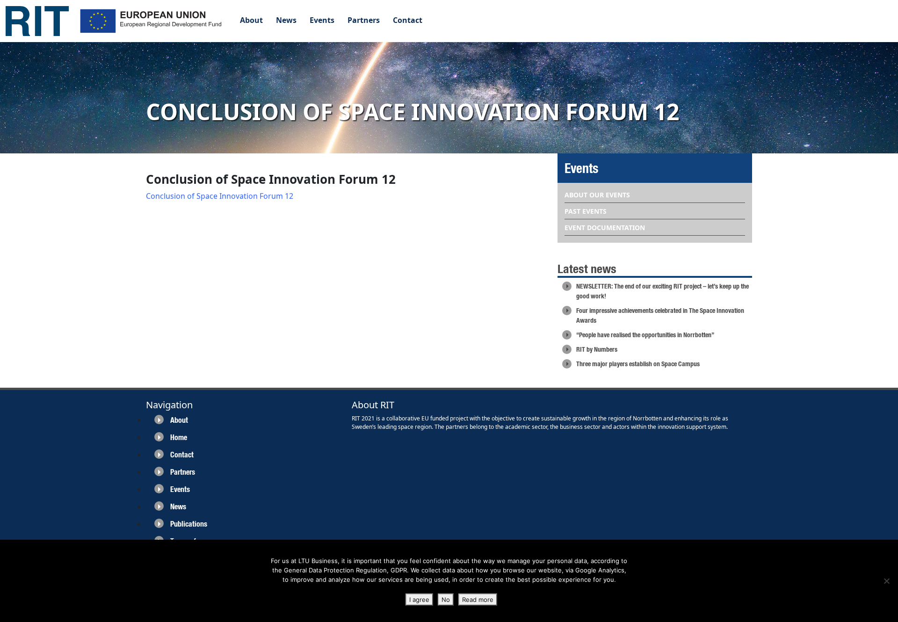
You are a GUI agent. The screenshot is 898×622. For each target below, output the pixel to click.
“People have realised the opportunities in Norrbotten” (645, 335)
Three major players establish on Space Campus (638, 364)
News (286, 20)
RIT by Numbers (596, 349)
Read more (477, 599)
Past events (586, 211)
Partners (364, 20)
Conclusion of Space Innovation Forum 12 (219, 196)
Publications (188, 524)
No (446, 599)
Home (178, 437)
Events (322, 20)
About (251, 20)
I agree (419, 599)
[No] (886, 581)
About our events (597, 194)
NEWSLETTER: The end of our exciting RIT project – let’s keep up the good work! (662, 291)
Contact (407, 20)
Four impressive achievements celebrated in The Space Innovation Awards (660, 315)
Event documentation (605, 227)
